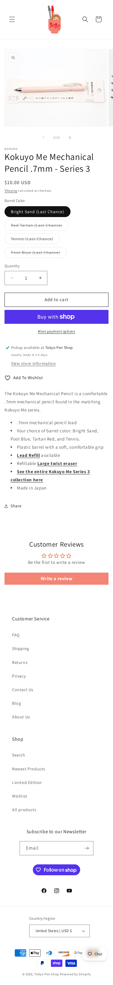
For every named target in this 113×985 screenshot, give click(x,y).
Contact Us (22, 689)
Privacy (19, 676)
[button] (12, 19)
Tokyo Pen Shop (46, 974)
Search (18, 755)
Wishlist (19, 796)
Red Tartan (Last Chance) (40, 226)
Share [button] (16, 506)
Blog (16, 703)
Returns (19, 662)
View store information (33, 363)
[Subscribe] (86, 848)
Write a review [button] (56, 578)
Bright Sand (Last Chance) (37, 211)
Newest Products (28, 769)
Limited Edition (27, 782)
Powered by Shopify (75, 974)
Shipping (11, 191)
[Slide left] (43, 137)
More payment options (56, 331)
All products (24, 809)
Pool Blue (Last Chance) (39, 253)
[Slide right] (70, 137)
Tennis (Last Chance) (35, 240)
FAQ (16, 635)
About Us (21, 717)
